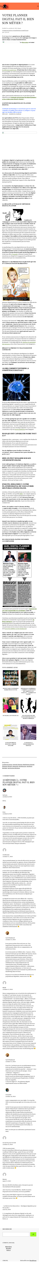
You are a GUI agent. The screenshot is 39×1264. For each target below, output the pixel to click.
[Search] (33, 1234)
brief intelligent (20, 429)
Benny (5, 1179)
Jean (4, 812)
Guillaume (6, 855)
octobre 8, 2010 (7, 797)
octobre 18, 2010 (11, 1096)
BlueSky (8, 1248)
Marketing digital (28, 764)
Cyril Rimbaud (10, 938)
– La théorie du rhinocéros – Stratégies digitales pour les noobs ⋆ (19, 1207)
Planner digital (7, 766)
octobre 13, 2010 (11, 939)
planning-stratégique (19, 766)
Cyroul (3, 6)
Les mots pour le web (9, 1143)
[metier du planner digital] (11, 42)
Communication (7, 764)
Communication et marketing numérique (15, 30)
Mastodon (8, 1246)
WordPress (32, 1260)
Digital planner (18, 764)
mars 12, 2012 (7, 1181)
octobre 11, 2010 (8, 856)
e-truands (14, 254)
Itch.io (9, 1250)
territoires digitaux (14, 768)
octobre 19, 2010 (8, 1144)
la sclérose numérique (9, 70)
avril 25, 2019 (7, 1209)
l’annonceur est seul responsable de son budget (19, 609)
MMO (21, 494)
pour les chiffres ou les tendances (15, 629)
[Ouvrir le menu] (38, 6)
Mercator (25, 42)
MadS (4, 987)
